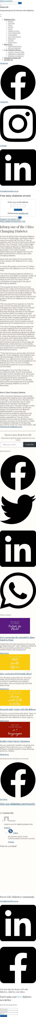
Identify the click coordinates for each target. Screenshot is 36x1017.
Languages (12, 35)
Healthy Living (13, 31)
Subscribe (30, 444)
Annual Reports (14, 48)
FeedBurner (23, 213)
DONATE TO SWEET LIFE (10, 220)
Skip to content (6, 1)
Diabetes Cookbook (16, 56)
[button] (18, 472)
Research (12, 39)
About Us (8, 44)
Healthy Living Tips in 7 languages (15, 741)
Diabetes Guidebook (16, 54)
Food (10, 29)
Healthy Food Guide (16, 52)
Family (10, 27)
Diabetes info (9, 19)
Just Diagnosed (14, 33)
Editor (15, 833)
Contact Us (8, 60)
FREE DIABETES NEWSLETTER (12, 221)
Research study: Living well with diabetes (18, 709)
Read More (4, 653)
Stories (10, 41)
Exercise (11, 23)
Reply (8, 828)
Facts (10, 25)
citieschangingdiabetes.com (11, 427)
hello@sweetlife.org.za (9, 191)
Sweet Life (4, 7)
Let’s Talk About (14, 37)
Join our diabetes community (17, 803)
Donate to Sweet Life (12, 58)
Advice (10, 21)
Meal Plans (12, 42)
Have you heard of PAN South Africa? (16, 673)
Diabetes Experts (15, 46)
